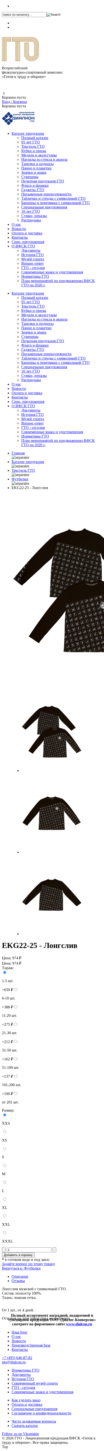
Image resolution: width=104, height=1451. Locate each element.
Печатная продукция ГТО (42, 181)
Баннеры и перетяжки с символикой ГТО (55, 203)
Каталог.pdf (21, 27)
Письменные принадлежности (46, 194)
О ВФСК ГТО (23, 246)
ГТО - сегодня (33, 268)
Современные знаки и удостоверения (52, 272)
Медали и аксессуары (39, 155)
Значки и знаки (33, 172)
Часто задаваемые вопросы (34, 1421)
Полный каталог (35, 138)
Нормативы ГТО (35, 276)
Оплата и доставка (27, 233)
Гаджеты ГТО (32, 190)
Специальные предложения (44, 207)
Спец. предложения (28, 242)
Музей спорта (32, 259)
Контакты (20, 237)
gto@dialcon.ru (14, 1362)
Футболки (20, 479)
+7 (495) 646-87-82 (27, 6)
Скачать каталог (25, 1426)
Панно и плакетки (36, 168)
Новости (19, 229)
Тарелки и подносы (37, 164)
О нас (16, 224)
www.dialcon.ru (79, 1324)
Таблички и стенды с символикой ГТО (53, 198)
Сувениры (29, 177)
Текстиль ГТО (33, 146)
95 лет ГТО (30, 142)
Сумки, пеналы (34, 216)
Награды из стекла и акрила (44, 159)
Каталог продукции (28, 133)
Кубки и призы (33, 151)
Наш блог (20, 1332)
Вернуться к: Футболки (21, 1268)
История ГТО (32, 255)
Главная (18, 453)
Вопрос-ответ (32, 263)
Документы (30, 250)
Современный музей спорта (35, 1383)
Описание (20, 1276)
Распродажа (31, 220)
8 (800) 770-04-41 (26, 23)
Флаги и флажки (35, 185)
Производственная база (31, 1345)
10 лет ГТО (30, 211)
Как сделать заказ (26, 1400)
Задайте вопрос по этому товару (28, 1264)
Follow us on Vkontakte (20, 1434)
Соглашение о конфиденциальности (41, 1413)
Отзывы (18, 1281)
